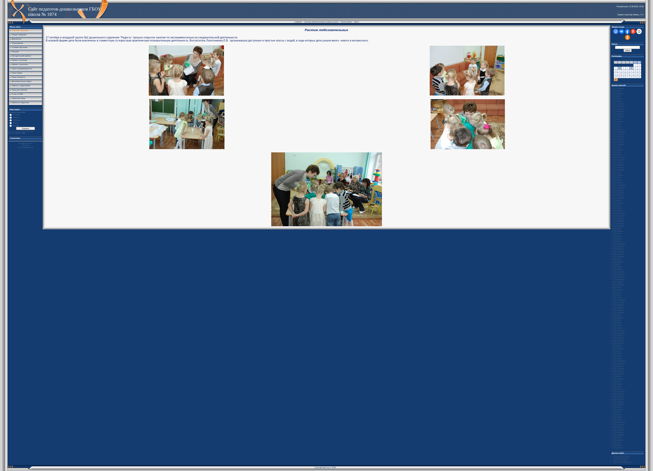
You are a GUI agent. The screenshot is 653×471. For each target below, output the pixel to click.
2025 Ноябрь (617, 427)
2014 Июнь (617, 98)
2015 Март (616, 119)
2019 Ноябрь (617, 249)
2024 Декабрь (618, 399)
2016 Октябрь (618, 159)
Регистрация (346, 22)
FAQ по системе (620, 460)
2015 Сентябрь (618, 131)
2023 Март (616, 345)
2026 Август (617, 447)
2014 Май (616, 96)
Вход (356, 22)
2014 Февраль (618, 88)
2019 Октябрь (618, 246)
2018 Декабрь (618, 221)
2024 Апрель (617, 379)
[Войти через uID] (615, 31)
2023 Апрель (617, 348)
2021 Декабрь (618, 307)
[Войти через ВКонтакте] (621, 31)
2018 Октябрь (618, 216)
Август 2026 (627, 59)
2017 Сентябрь (618, 185)
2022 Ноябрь (617, 335)
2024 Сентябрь (618, 391)
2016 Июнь (617, 154)
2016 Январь (617, 142)
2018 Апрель (617, 203)
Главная (298, 22)
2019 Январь (617, 223)
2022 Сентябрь (618, 330)
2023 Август (617, 358)
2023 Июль (617, 356)
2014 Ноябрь (617, 109)
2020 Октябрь (618, 274)
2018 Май (616, 205)
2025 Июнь (617, 414)
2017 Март (616, 172)
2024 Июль (617, 386)
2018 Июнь (617, 208)
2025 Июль (617, 417)
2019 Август (617, 241)
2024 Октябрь (618, 394)
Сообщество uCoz (621, 458)
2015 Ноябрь (617, 137)
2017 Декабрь (618, 193)
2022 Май (616, 320)
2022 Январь (617, 310)
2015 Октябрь (618, 134)
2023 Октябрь (618, 363)
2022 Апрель (617, 317)
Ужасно (16, 126)
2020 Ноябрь (617, 277)
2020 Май (616, 264)
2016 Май (616, 152)
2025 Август (617, 419)
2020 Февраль (618, 256)
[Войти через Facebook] (627, 31)
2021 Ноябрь (617, 305)
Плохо (15, 123)
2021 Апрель (617, 289)
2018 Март (616, 200)
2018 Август (617, 210)
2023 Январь (617, 340)
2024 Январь (617, 371)
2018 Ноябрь (617, 218)
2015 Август (617, 129)
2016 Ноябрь (617, 162)
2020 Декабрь (618, 279)
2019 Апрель (617, 231)
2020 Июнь (617, 266)
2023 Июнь (617, 353)
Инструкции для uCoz (622, 462)
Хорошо (16, 117)
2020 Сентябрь (618, 272)
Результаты (14, 131)
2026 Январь (617, 432)
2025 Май (616, 412)
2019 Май (616, 233)
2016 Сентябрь (618, 157)
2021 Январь (617, 282)
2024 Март (616, 376)
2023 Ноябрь (617, 366)
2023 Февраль (618, 343)
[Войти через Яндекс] (633, 31)
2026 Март (616, 437)
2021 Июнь (617, 295)
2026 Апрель (617, 440)
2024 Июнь (617, 384)
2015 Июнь (617, 126)
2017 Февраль (618, 170)
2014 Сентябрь (618, 103)
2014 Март (616, 91)
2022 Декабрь (618, 338)
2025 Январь (617, 402)
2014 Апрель (617, 93)
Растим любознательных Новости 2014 (321, 22)
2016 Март (616, 147)
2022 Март (616, 315)
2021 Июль (617, 297)
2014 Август (617, 101)
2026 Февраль (618, 435)
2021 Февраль (618, 284)
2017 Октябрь (618, 187)
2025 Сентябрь (618, 422)
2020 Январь (617, 254)
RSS (642, 15)
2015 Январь (617, 114)
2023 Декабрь (618, 368)
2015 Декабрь (618, 139)
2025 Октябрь (618, 424)
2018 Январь (617, 195)
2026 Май (616, 442)
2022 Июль (617, 325)
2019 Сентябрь (618, 244)
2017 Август (617, 182)
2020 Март (616, 259)
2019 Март (616, 228)
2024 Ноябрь (617, 396)
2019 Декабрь (618, 251)
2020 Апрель (617, 261)
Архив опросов (26, 131)
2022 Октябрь (618, 333)
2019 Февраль (618, 226)
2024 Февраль (618, 373)
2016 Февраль (618, 144)
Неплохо (16, 120)
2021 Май (616, 292)
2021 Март (616, 287)
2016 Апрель (617, 149)
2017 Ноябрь (617, 190)
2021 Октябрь (618, 302)
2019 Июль (617, 238)
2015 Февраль (618, 116)
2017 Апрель (617, 175)
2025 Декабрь (618, 430)
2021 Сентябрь (618, 300)
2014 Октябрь (618, 106)
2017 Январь (617, 167)
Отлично (16, 115)
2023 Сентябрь (618, 361)
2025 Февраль (618, 404)
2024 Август (617, 389)
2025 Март (616, 407)
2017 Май (616, 177)
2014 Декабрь (618, 111)
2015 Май (616, 124)
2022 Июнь (617, 323)
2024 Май (616, 381)
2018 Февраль (618, 198)
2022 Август (617, 328)
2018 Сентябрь (618, 213)
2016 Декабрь (618, 165)
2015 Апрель (617, 121)
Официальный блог (621, 456)
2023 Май (616, 351)
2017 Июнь (617, 180)
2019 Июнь (617, 236)
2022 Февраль (618, 312)
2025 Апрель (617, 409)
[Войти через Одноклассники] (627, 37)
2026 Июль (617, 445)
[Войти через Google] (639, 31)
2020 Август (617, 269)
